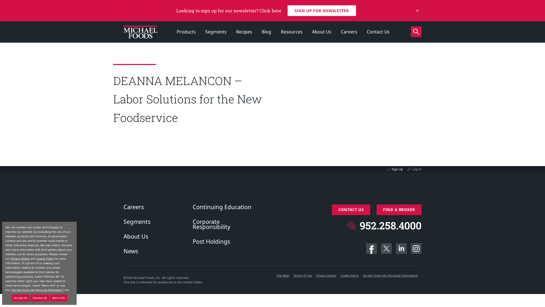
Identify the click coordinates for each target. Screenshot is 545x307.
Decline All (40, 298)
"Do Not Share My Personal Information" (37, 290)
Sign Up (397, 169)
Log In (417, 169)
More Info (58, 298)
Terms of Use (302, 276)
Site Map (283, 276)
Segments (216, 32)
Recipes (244, 32)
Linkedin (401, 248)
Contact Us (378, 32)
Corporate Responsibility (211, 224)
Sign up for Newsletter (322, 10)
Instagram (416, 248)
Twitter (386, 248)
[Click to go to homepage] (140, 32)
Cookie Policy (349, 276)
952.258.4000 (391, 225)
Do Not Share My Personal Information (390, 276)
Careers (349, 32)
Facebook (371, 248)
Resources (292, 32)
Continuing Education (222, 207)
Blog (266, 32)
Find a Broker (399, 209)
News (130, 251)
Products (186, 32)
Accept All (20, 298)
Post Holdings (211, 241)
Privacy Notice (326, 276)
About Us (321, 32)
